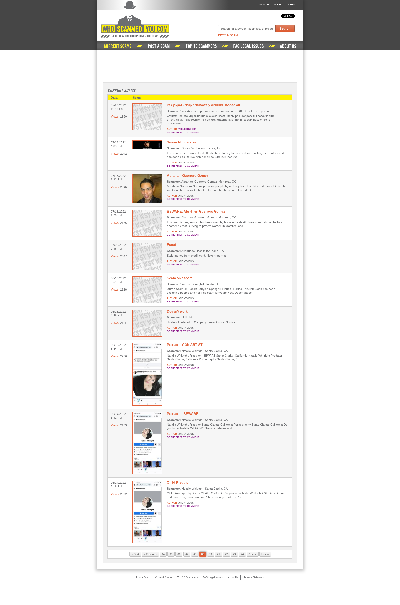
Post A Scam (228, 35)
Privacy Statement (254, 577)
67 (186, 554)
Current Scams (117, 46)
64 (163, 554)
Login (277, 4)
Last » (265, 554)
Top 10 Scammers (201, 46)
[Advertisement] (200, 65)
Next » (252, 554)
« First (135, 554)
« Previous (150, 554)
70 (210, 554)
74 (242, 554)
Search (285, 28)
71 (218, 554)
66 (179, 554)
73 (234, 554)
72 (226, 554)
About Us (288, 46)
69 (202, 554)
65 (171, 554)
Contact (292, 4)
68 (194, 554)
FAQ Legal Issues (248, 46)
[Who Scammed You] (135, 19)
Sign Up (264, 4)
